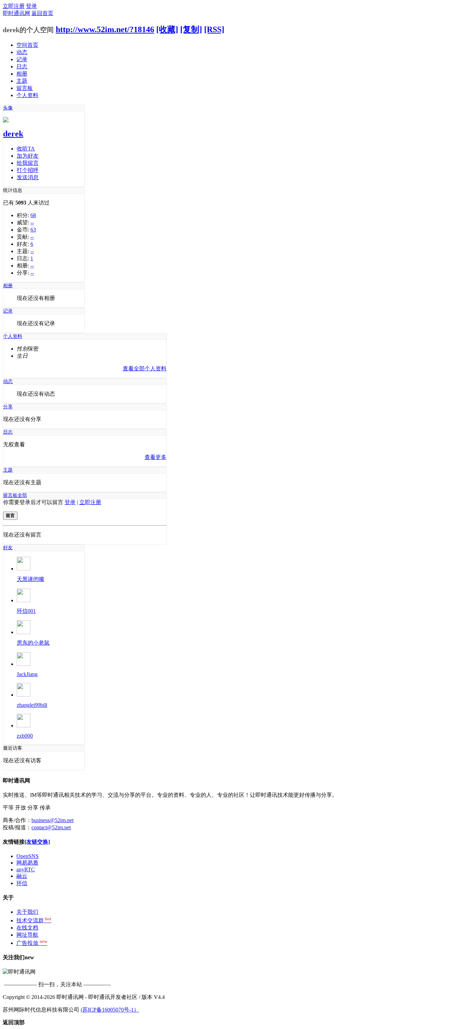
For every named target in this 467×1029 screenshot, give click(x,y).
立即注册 (14, 6)
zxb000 (25, 736)
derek (13, 133)
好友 (8, 547)
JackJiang (27, 674)
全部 (22, 495)
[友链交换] (37, 842)
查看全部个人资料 (144, 368)
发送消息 (28, 177)
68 (33, 215)
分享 (8, 406)
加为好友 (28, 156)
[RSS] (214, 29)
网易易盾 (27, 863)
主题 (21, 81)
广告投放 (31, 943)
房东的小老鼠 (33, 643)
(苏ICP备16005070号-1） (110, 1010)
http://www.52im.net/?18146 (105, 29)
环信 (21, 883)
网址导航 (27, 935)
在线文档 (27, 928)
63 (33, 230)
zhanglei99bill (32, 705)
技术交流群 (33, 920)
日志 (21, 66)
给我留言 (28, 163)
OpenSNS (27, 856)
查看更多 (155, 457)
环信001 (26, 611)
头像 (8, 107)
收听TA (26, 148)
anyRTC (25, 869)
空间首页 (27, 45)
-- (32, 222)
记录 (21, 59)
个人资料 (27, 95)
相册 (21, 74)
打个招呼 (28, 170)
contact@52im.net (51, 827)
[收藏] (167, 29)
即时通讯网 (16, 13)
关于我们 (27, 912)
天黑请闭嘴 (30, 579)
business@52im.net (52, 820)
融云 (21, 876)
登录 (31, 6)
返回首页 (42, 13)
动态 (21, 52)
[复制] (191, 29)
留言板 (24, 88)
